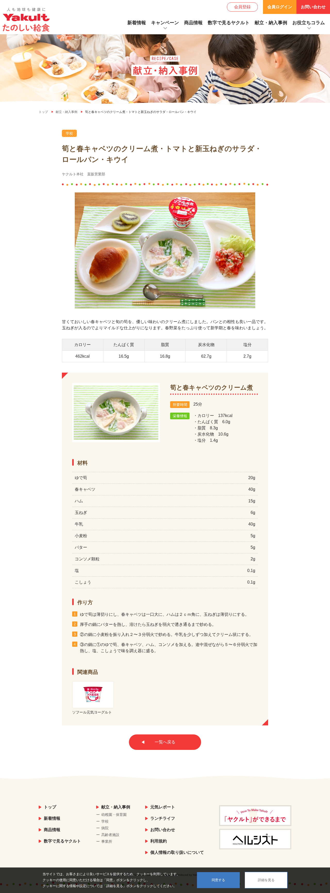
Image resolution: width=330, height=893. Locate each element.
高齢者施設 (110, 835)
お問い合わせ (313, 7)
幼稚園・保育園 (114, 815)
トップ (50, 807)
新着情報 (136, 22)
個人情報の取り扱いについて (177, 852)
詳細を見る (266, 880)
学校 (105, 821)
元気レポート (162, 807)
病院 (105, 828)
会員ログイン (279, 7)
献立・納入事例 (271, 22)
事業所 (106, 841)
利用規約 (158, 841)
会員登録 (242, 7)
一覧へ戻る (165, 742)
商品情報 (193, 22)
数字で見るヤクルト (229, 22)
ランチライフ (162, 818)
